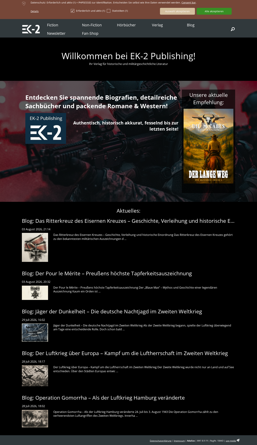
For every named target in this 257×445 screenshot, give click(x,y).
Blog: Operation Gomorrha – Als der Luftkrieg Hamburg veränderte (103, 397)
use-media (231, 440)
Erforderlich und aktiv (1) (90, 10)
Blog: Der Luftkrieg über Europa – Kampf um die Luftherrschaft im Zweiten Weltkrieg (125, 353)
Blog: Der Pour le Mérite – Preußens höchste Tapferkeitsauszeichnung (107, 273)
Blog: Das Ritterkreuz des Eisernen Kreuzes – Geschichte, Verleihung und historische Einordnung (139, 220)
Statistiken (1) (120, 10)
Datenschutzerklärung (161, 440)
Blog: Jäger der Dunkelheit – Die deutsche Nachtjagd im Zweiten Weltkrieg (112, 311)
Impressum (179, 440)
